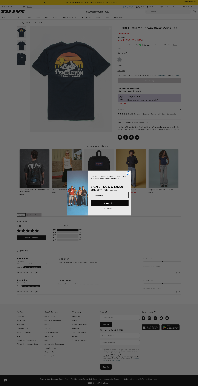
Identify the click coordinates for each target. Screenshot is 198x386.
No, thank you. (109, 208)
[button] (180, 166)
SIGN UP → (109, 203)
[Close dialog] (128, 173)
